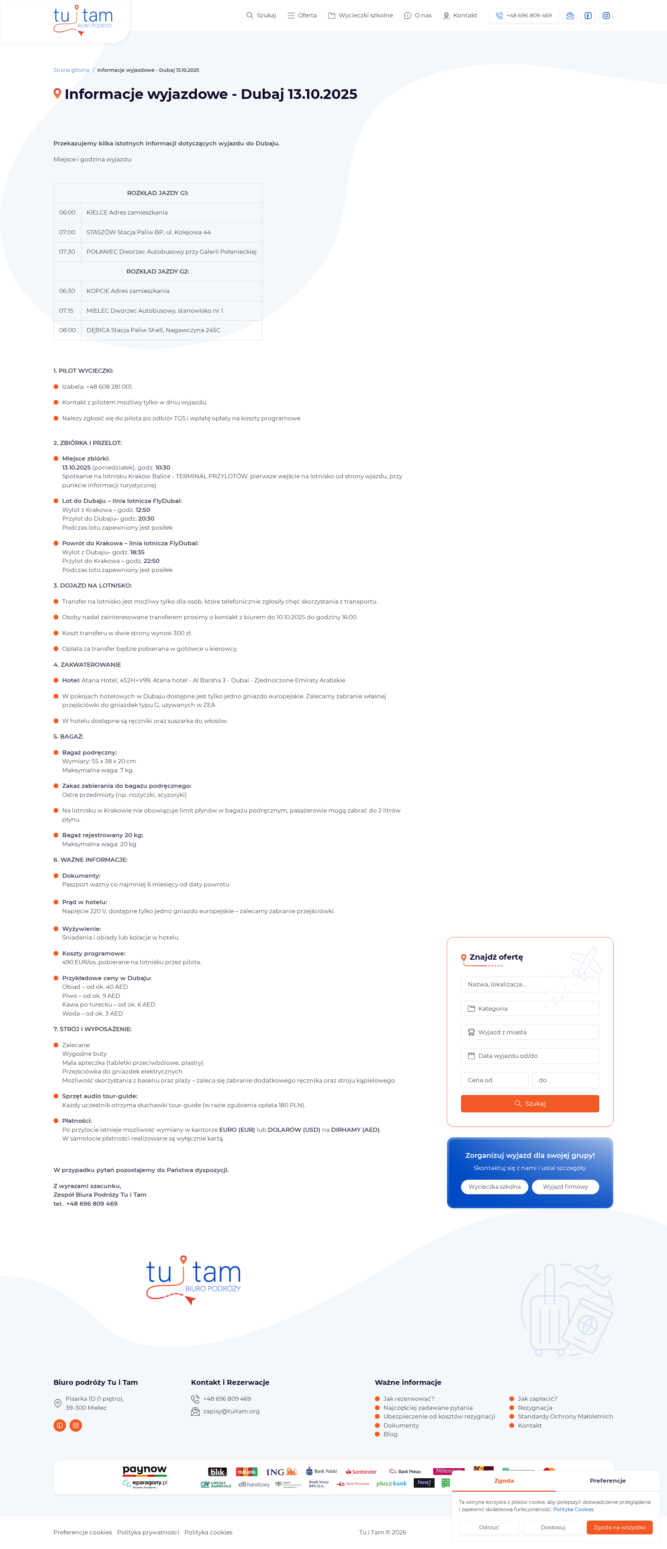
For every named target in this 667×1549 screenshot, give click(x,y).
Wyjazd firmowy (565, 1187)
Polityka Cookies (573, 1509)
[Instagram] (606, 15)
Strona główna (71, 70)
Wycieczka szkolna (495, 1187)
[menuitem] (302, 16)
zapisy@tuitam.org (570, 15)
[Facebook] (588, 15)
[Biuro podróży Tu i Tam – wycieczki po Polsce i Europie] (83, 15)
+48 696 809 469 (529, 15)
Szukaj (535, 1104)
